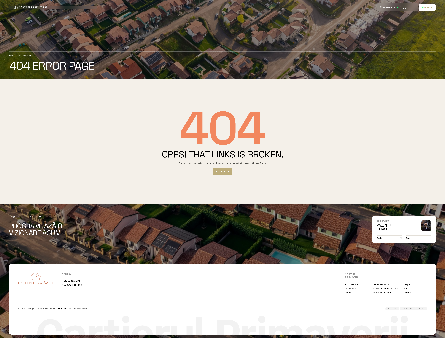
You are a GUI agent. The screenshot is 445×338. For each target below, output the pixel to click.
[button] (414, 7)
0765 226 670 (389, 7)
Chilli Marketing (61, 308)
